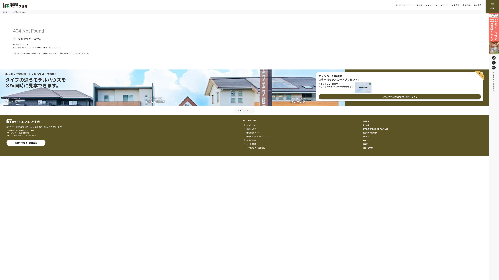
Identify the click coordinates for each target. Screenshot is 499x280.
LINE (493, 67)
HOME (5, 12)
